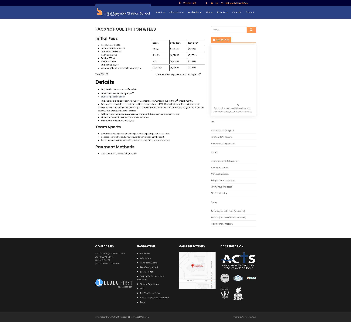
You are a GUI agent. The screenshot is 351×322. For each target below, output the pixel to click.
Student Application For (112, 96)
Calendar (237, 12)
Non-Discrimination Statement (154, 297)
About (159, 12)
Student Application (149, 284)
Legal (142, 302)
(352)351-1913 (101, 263)
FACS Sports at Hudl (149, 267)
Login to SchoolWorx (237, 3)
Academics (193, 12)
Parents (221, 12)
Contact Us (115, 263)
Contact (250, 12)
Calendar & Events (148, 262)
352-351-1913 (189, 3)
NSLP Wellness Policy (150, 293)
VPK (208, 12)
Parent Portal (146, 271)
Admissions (175, 12)
